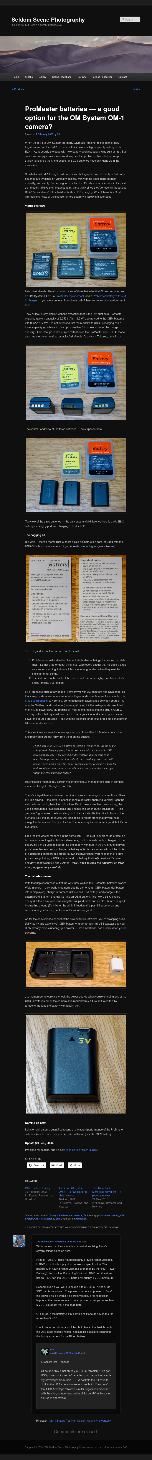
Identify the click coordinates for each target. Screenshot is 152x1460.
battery (115, 1215)
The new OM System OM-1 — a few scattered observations (73, 1191)
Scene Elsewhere (61, 76)
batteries (105, 1215)
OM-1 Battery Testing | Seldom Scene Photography (80, 1420)
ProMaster (46, 1218)
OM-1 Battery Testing (37, 1188)
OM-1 (37, 1218)
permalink (80, 1218)
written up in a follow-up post (80, 1150)
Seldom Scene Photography (48, 19)
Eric (59, 134)
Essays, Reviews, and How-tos (66, 1215)
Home (16, 76)
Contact (122, 76)
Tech (85, 1215)
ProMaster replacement (69, 296)
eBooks (29, 76)
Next (137, 89)
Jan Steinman (43, 1241)
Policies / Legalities (102, 76)
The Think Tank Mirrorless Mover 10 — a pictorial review (106, 1191)
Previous (17, 89)
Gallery (42, 76)
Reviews (81, 76)
